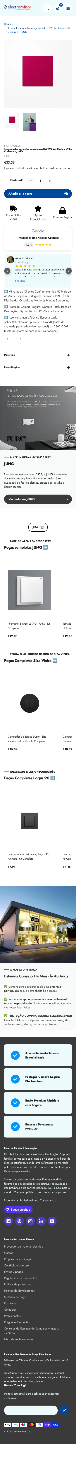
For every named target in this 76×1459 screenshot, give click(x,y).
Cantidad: (16, 180)
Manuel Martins (24, 258)
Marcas (8, 1253)
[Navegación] (68, 8)
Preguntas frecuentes (17, 1322)
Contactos (10, 1309)
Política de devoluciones (19, 1291)
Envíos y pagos (13, 1272)
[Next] (20, 339)
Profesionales (12, 1316)
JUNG (7, 156)
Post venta (10, 1303)
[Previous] (8, 339)
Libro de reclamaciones (18, 1339)
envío (30, 168)
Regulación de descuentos (20, 1278)
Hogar (7, 24)
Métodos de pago (15, 1297)
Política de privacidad (17, 1284)
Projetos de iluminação (18, 1259)
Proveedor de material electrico (23, 1246)
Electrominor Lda (21, 1431)
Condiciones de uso (16, 1265)
